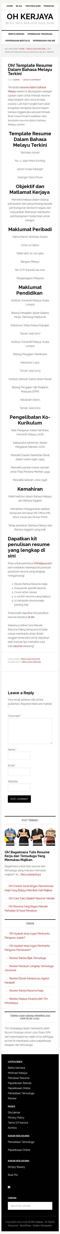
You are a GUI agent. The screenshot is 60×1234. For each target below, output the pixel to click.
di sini (31, 617)
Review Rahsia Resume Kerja (26, 990)
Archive (12, 1127)
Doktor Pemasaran (42, 1225)
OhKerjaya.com (43, 563)
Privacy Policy (16, 1117)
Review (12, 1098)
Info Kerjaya (37, 1222)
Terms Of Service (18, 1122)
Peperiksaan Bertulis (20, 1083)
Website (13, 781)
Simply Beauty (16, 1166)
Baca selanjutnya (31, 874)
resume (17, 646)
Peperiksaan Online (19, 1088)
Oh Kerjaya (30, 16)
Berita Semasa (16, 1067)
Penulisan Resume (30, 659)
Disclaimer (14, 1112)
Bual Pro (13, 1174)
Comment (14, 715)
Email (12, 765)
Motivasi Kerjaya (17, 1072)
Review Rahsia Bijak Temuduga (27, 958)
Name (12, 749)
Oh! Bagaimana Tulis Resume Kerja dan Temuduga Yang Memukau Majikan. (27, 856)
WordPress (25, 1225)
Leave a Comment (32, 80)
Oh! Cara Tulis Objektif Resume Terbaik (31, 898)
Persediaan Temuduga (21, 1093)
